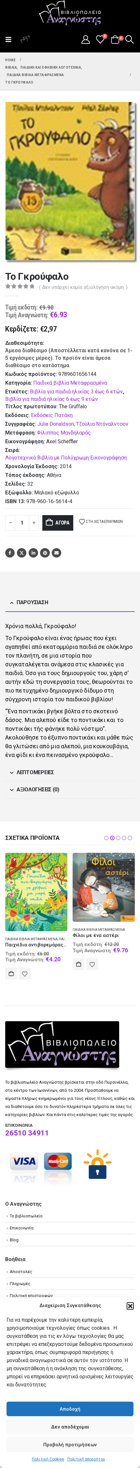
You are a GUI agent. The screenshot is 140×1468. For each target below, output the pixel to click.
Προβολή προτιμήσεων (70, 1445)
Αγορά (62, 523)
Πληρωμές (20, 1283)
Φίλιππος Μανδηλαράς (64, 433)
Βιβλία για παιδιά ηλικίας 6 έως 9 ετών (51, 399)
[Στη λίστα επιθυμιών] (25, 973)
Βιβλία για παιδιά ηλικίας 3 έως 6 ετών (76, 392)
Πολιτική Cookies (48, 1459)
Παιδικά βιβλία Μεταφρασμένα (70, 383)
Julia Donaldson (55, 424)
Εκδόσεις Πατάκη (52, 415)
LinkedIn (33, 553)
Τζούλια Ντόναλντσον (102, 424)
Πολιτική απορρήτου (86, 1459)
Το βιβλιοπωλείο (26, 1216)
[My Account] (85, 39)
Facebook (10, 553)
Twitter (21, 553)
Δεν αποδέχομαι (70, 1427)
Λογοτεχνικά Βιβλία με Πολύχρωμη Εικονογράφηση (66, 458)
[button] (130, 1306)
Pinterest (44, 553)
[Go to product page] (36, 892)
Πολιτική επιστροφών (31, 1295)
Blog (14, 1239)
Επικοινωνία (22, 1227)
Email (56, 553)
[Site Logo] (70, 13)
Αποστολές (21, 1271)
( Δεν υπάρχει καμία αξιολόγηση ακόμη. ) (83, 287)
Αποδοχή (70, 1409)
